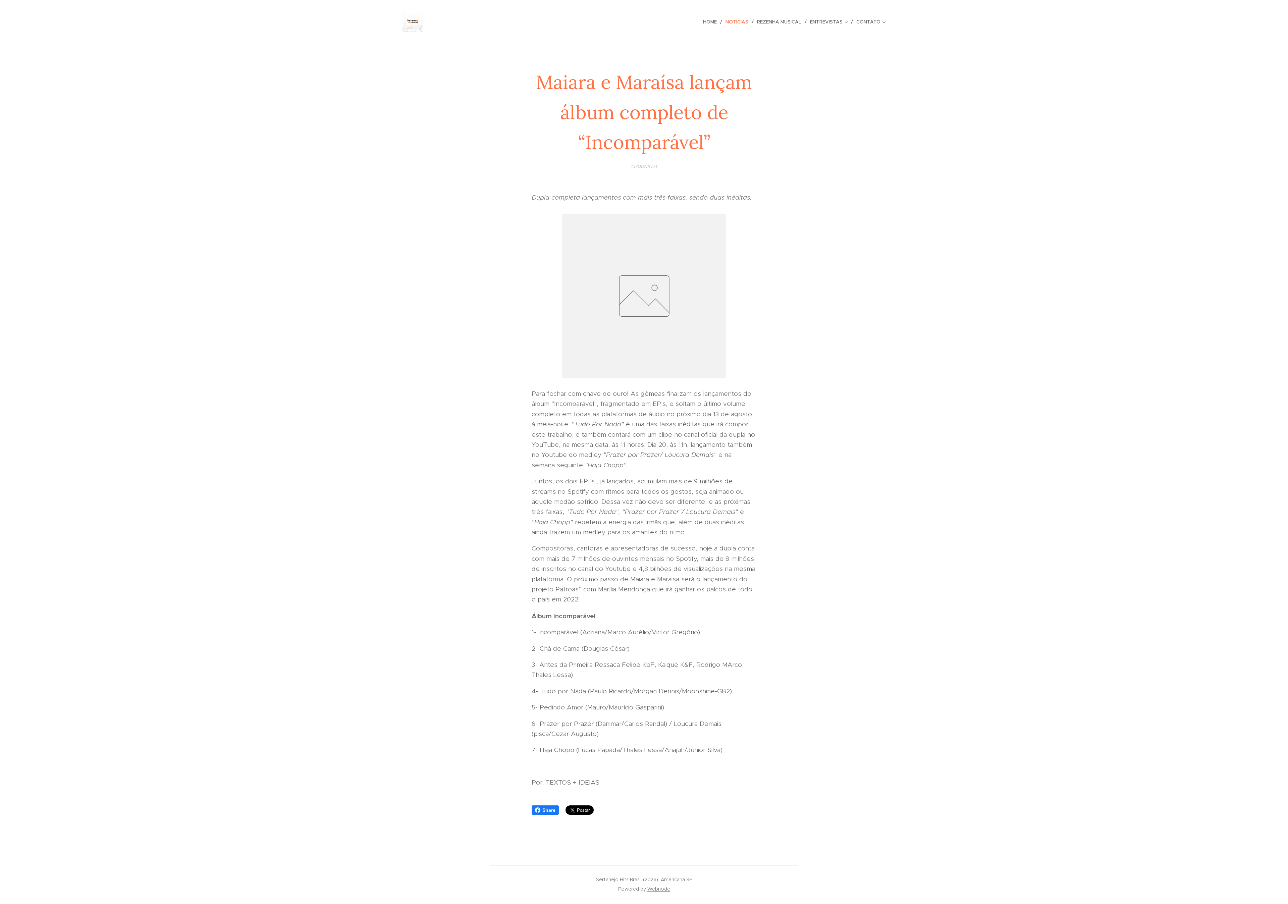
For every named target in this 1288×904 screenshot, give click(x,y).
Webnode (658, 889)
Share (548, 810)
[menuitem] (711, 21)
